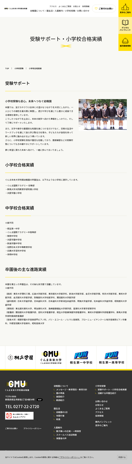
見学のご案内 (101, 425)
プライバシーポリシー (32, 428)
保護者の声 (61, 438)
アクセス (53, 6)
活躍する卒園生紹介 (107, 393)
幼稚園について (37, 10)
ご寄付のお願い (11, 428)
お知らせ (76, 6)
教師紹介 (60, 400)
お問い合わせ (83, 10)
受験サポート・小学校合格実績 (112, 389)
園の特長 (60, 393)
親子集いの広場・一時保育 (68, 431)
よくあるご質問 (65, 6)
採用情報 (85, 6)
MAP (39, 400)
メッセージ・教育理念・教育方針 (71, 389)
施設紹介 (60, 396)
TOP (7, 68)
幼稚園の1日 (62, 412)
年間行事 (60, 415)
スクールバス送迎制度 (66, 434)
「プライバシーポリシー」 (69, 457)
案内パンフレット (103, 421)
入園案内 (59, 10)
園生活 (50, 10)
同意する (122, 457)
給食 (58, 419)
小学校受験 (70, 10)
